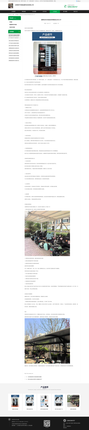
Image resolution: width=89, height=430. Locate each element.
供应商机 (24, 11)
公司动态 (55, 11)
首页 (13, 14)
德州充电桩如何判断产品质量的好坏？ (35, 379)
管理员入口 (26, 425)
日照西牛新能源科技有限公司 (17, 423)
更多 (19, 31)
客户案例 (65, 11)
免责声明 (22, 425)
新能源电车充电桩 (13, 24)
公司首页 (13, 11)
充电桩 (10, 21)
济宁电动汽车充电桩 (73, 409)
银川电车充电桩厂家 (44, 409)
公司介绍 (44, 11)
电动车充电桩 (12, 27)
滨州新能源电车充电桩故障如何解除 (35, 376)
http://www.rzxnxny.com (29, 373)
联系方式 (75, 11)
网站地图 (30, 425)
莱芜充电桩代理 (15, 409)
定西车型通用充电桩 (29, 409)
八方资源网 (18, 425)
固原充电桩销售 (59, 409)
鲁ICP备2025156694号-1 (24, 421)
